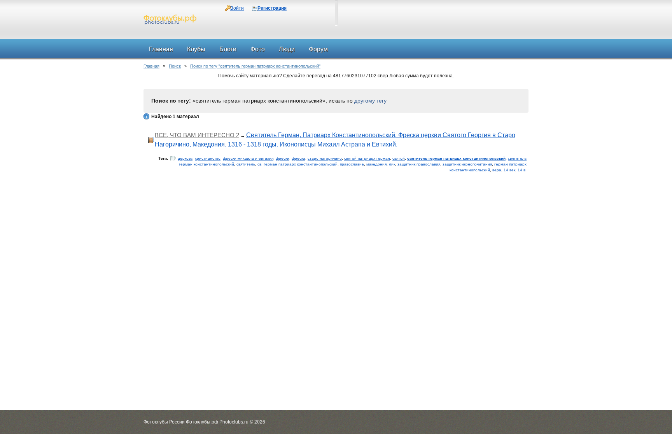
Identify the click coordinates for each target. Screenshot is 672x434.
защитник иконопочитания (467, 164)
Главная (151, 66)
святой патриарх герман (367, 158)
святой (398, 158)
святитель (245, 164)
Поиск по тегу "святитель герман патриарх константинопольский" (255, 66)
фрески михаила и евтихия (248, 158)
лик (392, 164)
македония (376, 164)
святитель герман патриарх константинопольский (456, 158)
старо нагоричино (325, 158)
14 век (509, 170)
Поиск (175, 66)
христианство (207, 158)
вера (496, 170)
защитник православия (418, 164)
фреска (298, 158)
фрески (282, 158)
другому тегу (370, 101)
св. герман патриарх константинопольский (297, 164)
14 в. (522, 170)
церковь (185, 158)
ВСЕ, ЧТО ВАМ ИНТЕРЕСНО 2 (197, 135)
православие (352, 164)
